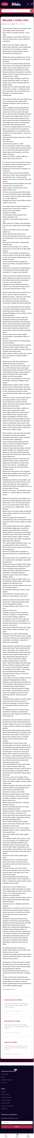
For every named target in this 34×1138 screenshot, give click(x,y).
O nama (3, 1091)
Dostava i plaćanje (6, 1100)
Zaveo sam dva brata (13, 1000)
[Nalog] (28, 4)
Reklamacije (4, 1108)
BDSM (2, 1077)
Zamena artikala (5, 1103)
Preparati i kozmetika (7, 1080)
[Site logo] (17, 4)
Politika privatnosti (6, 1097)
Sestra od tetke (11, 1042)
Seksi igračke (4, 1074)
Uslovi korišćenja (5, 1094)
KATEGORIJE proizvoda (9, 1071)
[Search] (31, 11)
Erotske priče (7, 24)
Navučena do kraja (12, 1021)
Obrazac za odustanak (7, 1106)
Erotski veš (4, 1082)
